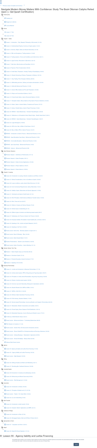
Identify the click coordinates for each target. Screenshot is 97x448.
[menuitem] (1, 3)
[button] (1, 1)
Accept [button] (76, 444)
